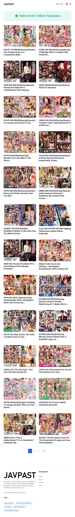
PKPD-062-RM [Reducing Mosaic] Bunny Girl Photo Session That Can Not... (19, 193)
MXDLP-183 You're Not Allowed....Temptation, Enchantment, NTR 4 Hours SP (53, 266)
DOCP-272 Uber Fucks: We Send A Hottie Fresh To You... (19, 335)
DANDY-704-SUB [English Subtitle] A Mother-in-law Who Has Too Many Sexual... (20, 231)
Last (44, 451)
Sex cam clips (9, 503)
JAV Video (8, 507)
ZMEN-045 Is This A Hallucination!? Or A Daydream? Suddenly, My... (19, 440)
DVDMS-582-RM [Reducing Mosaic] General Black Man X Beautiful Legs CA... (52, 336)
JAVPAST (11, 492)
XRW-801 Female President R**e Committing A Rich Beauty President (19, 266)
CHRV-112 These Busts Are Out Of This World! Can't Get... (55, 370)
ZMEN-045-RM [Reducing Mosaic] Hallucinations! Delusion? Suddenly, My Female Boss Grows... (54, 194)
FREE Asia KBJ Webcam (24, 503)
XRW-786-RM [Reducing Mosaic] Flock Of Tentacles (54, 86)
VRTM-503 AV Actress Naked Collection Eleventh (52, 403)
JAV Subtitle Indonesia (11, 510)
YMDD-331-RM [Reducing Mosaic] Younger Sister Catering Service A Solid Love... (55, 122)
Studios (41, 482)
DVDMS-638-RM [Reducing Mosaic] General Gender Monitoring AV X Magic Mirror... (53, 301)
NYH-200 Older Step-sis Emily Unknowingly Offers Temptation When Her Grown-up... (18, 300)
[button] (69, 4)
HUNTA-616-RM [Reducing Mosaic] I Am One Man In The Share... (17, 158)
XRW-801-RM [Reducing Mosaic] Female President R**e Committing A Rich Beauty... (19, 87)
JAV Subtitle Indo (19, 507)
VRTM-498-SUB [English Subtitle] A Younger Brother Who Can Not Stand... (19, 404)
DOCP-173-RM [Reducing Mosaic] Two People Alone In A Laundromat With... (19, 52)
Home (41, 476)
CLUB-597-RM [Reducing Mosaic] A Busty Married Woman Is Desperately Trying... (54, 158)
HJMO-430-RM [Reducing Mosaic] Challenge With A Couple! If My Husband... (54, 52)
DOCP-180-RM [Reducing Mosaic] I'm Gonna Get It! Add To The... (19, 121)
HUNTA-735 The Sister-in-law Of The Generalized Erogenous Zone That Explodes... (54, 440)
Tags (40, 485)
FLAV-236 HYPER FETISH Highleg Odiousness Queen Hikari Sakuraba (55, 231)
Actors (41, 479)
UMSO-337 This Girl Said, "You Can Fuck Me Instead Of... (18, 370)
